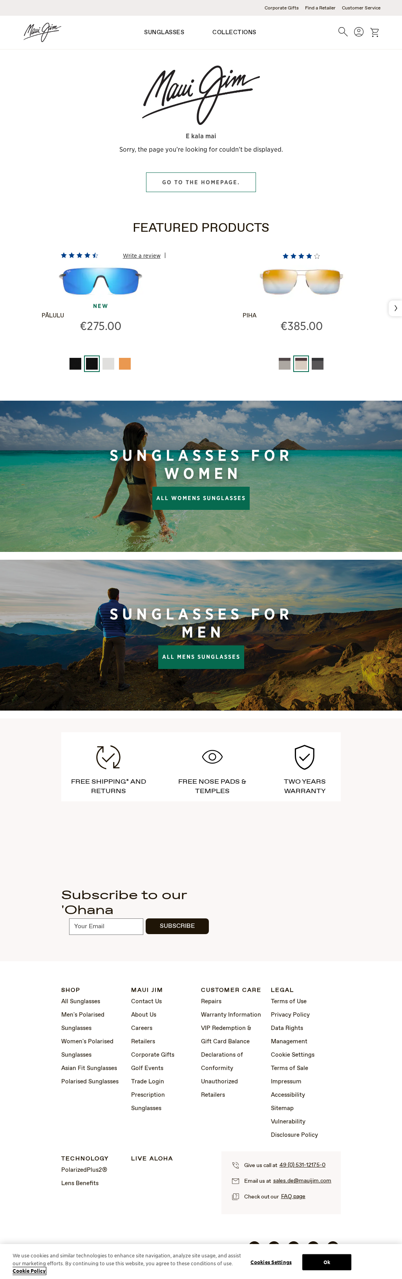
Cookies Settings (271, 1262)
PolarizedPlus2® (84, 1170)
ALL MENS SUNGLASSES (201, 656)
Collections (234, 32)
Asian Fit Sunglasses (89, 1068)
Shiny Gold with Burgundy (301, 364)
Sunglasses (164, 32)
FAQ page (293, 1196)
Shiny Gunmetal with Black (317, 364)
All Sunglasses (80, 1002)
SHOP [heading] (70, 990)
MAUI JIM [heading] (147, 990)
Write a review (142, 255)
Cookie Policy (29, 1271)
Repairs (211, 1002)
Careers (141, 1028)
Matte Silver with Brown (285, 364)
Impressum (286, 1082)
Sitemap (282, 1108)
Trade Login (147, 1082)
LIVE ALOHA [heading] (152, 1159)
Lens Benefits (80, 1183)
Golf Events (147, 1068)
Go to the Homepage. (201, 182)
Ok (326, 1262)
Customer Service (361, 8)
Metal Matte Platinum (108, 364)
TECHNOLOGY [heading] (85, 1159)
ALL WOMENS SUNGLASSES (201, 498)
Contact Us (146, 1002)
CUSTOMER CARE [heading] (231, 990)
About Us (143, 1015)
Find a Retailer (320, 8)
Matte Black (75, 364)
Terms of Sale (289, 1068)
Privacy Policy (290, 1015)
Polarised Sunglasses (90, 1082)
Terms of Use (289, 1002)
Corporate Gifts (282, 8)
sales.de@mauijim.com (302, 1180)
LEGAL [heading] (282, 990)
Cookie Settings (292, 1055)
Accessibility (288, 1095)
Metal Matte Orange (125, 364)
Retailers (143, 1042)
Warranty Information (231, 1015)
